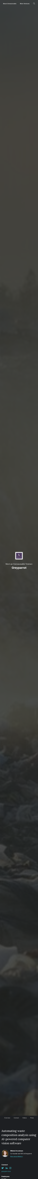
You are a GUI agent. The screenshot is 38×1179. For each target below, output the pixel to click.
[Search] (34, 3)
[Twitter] (2, 1168)
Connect (16, 1118)
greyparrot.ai (6, 1171)
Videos (24, 1118)
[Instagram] (10, 1168)
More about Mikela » (16, 1156)
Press (32, 1118)
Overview (7, 1118)
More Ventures (25, 3)
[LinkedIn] (7, 1168)
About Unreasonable (9, 3)
